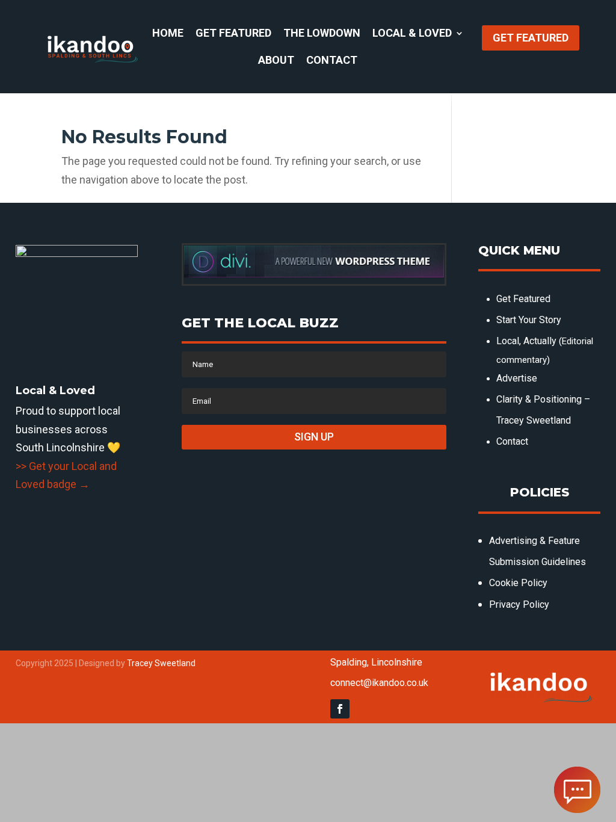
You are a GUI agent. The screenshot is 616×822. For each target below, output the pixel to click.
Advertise (516, 378)
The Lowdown (321, 34)
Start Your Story (528, 320)
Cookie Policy (518, 583)
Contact (331, 61)
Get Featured (233, 34)
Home (167, 34)
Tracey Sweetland (161, 663)
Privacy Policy (519, 604)
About (276, 61)
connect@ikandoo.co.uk (379, 682)
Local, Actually (526, 341)
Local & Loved (412, 34)
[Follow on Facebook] (340, 708)
